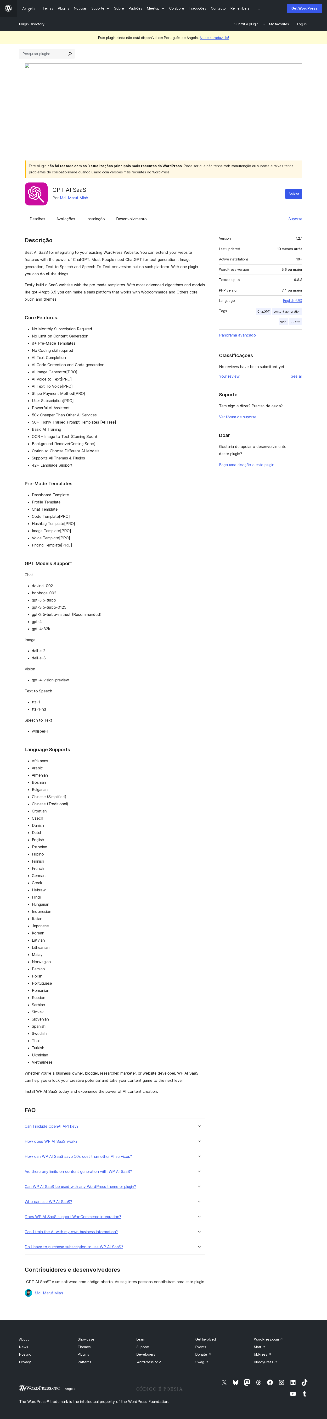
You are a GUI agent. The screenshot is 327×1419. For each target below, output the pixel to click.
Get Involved (205, 1339)
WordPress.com (268, 1339)
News (23, 1347)
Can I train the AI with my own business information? (71, 1232)
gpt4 (283, 321)
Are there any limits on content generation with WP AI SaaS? (78, 1171)
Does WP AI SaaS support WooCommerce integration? (73, 1217)
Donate (203, 1354)
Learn (140, 1339)
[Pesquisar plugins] (70, 54)
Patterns (84, 1362)
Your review (229, 376)
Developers (145, 1354)
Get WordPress (304, 8)
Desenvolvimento (131, 218)
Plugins (83, 1354)
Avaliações (65, 218)
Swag (201, 1362)
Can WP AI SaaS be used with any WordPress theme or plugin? (80, 1186)
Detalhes (37, 218)
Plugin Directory (32, 24)
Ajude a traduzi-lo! (214, 38)
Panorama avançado (237, 335)
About (24, 1339)
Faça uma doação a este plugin (246, 464)
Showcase (86, 1339)
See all (296, 376)
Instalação (95, 218)
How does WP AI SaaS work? (51, 1141)
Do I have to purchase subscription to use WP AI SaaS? (74, 1247)
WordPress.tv (149, 1362)
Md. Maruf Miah (74, 197)
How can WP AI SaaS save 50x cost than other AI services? (78, 1156)
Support (142, 1347)
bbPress (262, 1354)
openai (295, 321)
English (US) (292, 300)
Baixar (293, 194)
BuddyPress (265, 1362)
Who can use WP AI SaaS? (48, 1201)
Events (200, 1347)
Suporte (295, 218)
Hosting (25, 1354)
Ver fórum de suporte (237, 416)
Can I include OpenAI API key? (52, 1126)
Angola (70, 1389)
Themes (84, 1347)
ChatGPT (263, 311)
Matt (259, 1347)
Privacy (25, 1362)
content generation (286, 311)
